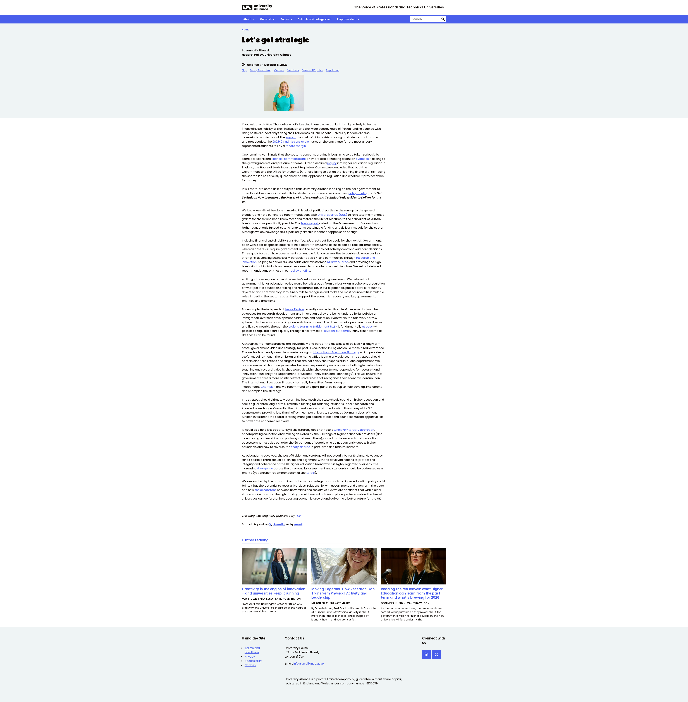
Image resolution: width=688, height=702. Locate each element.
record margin (295, 146)
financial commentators (288, 159)
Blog (244, 70)
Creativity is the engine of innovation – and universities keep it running (273, 591)
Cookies (250, 665)
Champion (268, 387)
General (279, 70)
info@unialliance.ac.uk (308, 664)
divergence (265, 468)
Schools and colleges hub (314, 19)
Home (245, 29)
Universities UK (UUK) (332, 215)
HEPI (299, 516)
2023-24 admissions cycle (291, 142)
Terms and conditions (252, 650)
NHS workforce (337, 262)
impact (291, 137)
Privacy (250, 657)
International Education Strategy (336, 352)
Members (293, 70)
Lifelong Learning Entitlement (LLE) (312, 326)
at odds (367, 326)
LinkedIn (279, 524)
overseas (362, 159)
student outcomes (337, 331)
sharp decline (300, 447)
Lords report (310, 223)
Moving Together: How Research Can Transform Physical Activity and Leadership (343, 593)
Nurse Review (294, 309)
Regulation (332, 70)
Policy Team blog (260, 70)
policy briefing (358, 193)
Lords (310, 473)
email (298, 524)
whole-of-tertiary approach (354, 430)
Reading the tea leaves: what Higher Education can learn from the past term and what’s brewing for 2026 (412, 593)
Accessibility (253, 661)
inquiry (331, 163)
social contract (265, 490)
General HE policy (312, 70)
